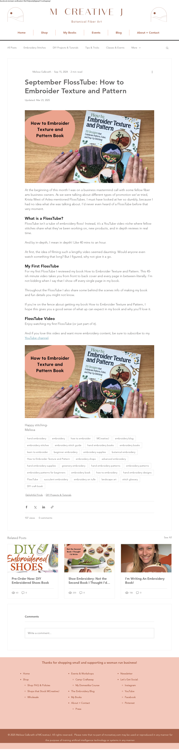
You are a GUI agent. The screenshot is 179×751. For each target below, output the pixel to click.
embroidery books (130, 445)
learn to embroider (37, 452)
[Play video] (89, 381)
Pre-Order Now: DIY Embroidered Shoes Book (30, 581)
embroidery (58, 438)
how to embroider (81, 438)
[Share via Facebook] (26, 507)
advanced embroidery (114, 458)
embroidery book (80, 472)
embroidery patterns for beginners (46, 472)
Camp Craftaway (85, 679)
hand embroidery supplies (41, 465)
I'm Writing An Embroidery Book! (144, 581)
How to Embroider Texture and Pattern (48, 458)
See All (168, 537)
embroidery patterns (137, 465)
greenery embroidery (73, 465)
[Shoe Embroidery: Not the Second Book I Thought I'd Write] (89, 558)
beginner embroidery (65, 452)
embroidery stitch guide (68, 445)
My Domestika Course (87, 685)
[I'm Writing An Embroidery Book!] (146, 558)
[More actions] (152, 72)
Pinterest (130, 702)
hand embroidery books (100, 445)
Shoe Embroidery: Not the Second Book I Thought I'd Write (88, 581)
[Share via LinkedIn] (43, 507)
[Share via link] (52, 507)
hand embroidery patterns (105, 465)
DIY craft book (35, 486)
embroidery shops (86, 458)
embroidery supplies (94, 452)
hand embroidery (36, 438)
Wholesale (33, 697)
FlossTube (32, 479)
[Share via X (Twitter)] (35, 507)
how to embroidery (106, 472)
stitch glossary (130, 479)
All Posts (12, 47)
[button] (167, 47)
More (134, 47)
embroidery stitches (38, 445)
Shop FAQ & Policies (38, 685)
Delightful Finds (34, 494)
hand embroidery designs (137, 472)
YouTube (129, 691)
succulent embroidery (56, 479)
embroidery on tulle (85, 479)
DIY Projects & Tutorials (65, 47)
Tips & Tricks (92, 47)
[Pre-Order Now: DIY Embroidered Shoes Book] (33, 558)
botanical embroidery (123, 452)
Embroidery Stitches (35, 47)
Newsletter (126, 673)
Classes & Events (115, 47)
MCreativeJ (103, 438)
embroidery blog (124, 438)
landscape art (109, 479)
